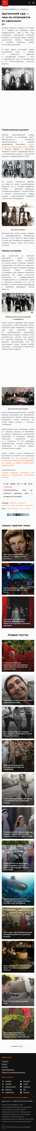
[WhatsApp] (25, 515)
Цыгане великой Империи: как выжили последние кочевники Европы (18, 475)
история (21, 503)
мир (12, 505)
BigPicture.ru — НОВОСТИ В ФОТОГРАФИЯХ (17, 1101)
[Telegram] (28, 515)
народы (19, 505)
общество (29, 505)
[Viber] (22, 515)
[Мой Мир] (14, 515)
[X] (16, 515)
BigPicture (14, 9)
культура (5, 505)
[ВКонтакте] (8, 515)
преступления (12, 508)
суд (21, 508)
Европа (24, 9)
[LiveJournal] (19, 515)
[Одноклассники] (11, 515)
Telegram (7, 487)
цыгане (27, 508)
